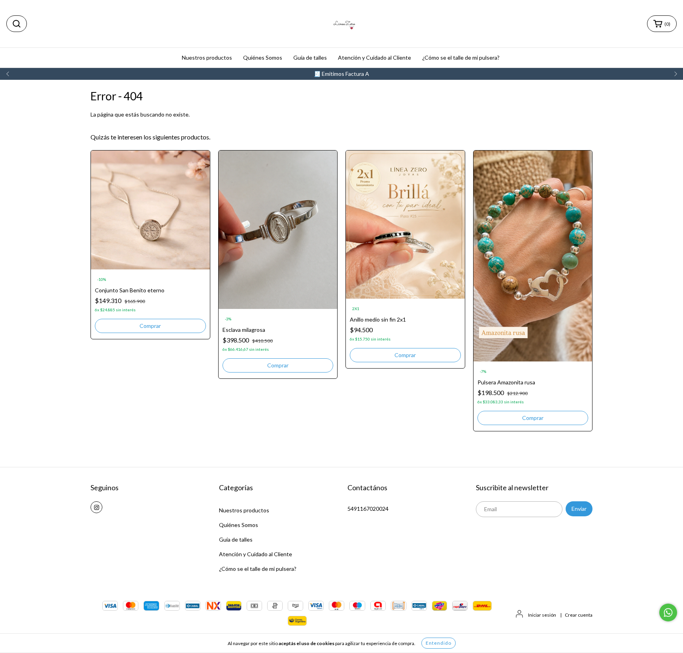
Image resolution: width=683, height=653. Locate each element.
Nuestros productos (207, 57)
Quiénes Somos (262, 57)
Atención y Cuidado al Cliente (374, 57)
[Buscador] (16, 23)
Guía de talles (310, 57)
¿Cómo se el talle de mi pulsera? (461, 57)
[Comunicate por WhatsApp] (668, 612)
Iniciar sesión (542, 615)
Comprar (150, 325)
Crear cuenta (578, 615)
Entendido (438, 643)
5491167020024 (368, 508)
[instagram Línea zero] (96, 507)
